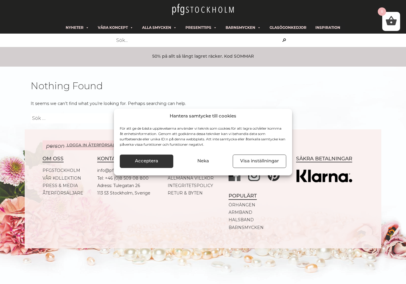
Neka (203, 161)
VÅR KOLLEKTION (62, 178)
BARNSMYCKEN (246, 227)
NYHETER (75, 27)
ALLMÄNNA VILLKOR (191, 178)
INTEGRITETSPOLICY (190, 185)
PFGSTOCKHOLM (61, 170)
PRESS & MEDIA (60, 185)
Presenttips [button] (198, 27)
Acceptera (146, 161)
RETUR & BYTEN (185, 193)
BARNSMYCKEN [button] (240, 27)
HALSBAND (241, 220)
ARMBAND (240, 212)
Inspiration (327, 27)
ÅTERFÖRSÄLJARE (63, 193)
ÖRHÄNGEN (242, 205)
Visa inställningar (259, 161)
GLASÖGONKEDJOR (288, 27)
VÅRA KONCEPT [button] (113, 27)
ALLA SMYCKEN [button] (156, 27)
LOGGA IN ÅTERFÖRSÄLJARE (85, 146)
